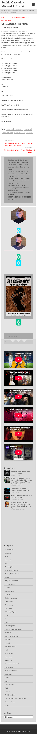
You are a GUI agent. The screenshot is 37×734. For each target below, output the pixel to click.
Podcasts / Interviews (11, 671)
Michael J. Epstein (21, 31)
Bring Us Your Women (11, 581)
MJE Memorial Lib (10, 646)
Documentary (9, 605)
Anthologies (8, 560)
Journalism (8, 632)
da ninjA (7, 594)
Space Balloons (9, 684)
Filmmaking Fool (10, 626)
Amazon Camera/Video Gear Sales (19, 178)
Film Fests (8, 622)
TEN (6, 688)
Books (7, 577)
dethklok (28, 129)
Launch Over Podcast (11, 636)
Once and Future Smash (12, 664)
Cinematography (10, 584)
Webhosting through (17, 185)
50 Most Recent (7, 17)
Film (6, 619)
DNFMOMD (9, 601)
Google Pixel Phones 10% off (17, 192)
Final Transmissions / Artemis (13, 629)
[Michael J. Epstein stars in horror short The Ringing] (7, 473)
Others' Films (9, 667)
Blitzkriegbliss (9, 567)
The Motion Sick (10, 695)
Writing (7, 705)
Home (8, 731)
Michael (17, 17)
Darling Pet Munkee (11, 598)
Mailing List (14, 731)
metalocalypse (19, 132)
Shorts (7, 677)
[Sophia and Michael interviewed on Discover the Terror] (7, 497)
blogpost (10, 129)
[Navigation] (33, 4)
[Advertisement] (13, 530)
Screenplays (8, 674)
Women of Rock (10, 702)
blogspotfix (19, 129)
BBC (6, 563)
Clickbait (7, 587)
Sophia (7, 681)
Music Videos (9, 653)
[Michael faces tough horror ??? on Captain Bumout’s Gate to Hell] (7, 491)
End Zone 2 (8, 608)
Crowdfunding (9, 591)
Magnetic (7, 639)
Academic (8, 553)
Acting (7, 556)
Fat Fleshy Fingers (10, 612)
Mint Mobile (14, 190)
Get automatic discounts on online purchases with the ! (18, 167)
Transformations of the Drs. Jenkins (15, 698)
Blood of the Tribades (11, 570)
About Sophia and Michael (24, 731)
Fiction (7, 615)
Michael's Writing (11, 336)
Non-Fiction (8, 660)
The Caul (7, 691)
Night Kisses (8, 657)
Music (24, 17)
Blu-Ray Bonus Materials (12, 574)
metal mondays (7, 132)
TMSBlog (29, 132)
